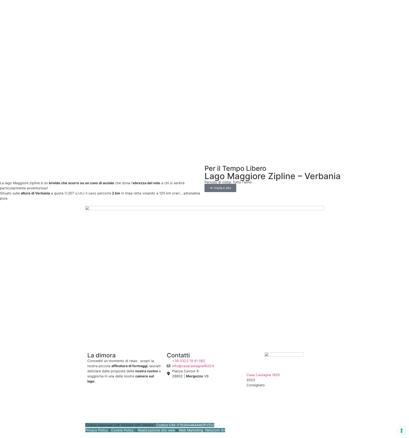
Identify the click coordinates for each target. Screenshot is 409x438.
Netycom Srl (215, 430)
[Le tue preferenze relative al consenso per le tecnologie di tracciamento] (401, 431)
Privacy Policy (96, 430)
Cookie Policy (122, 430)
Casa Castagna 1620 (263, 375)
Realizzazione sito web (156, 430)
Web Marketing (191, 430)
